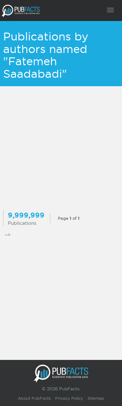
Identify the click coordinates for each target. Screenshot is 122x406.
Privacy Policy (69, 398)
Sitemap (96, 398)
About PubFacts (34, 398)
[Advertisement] (61, 149)
